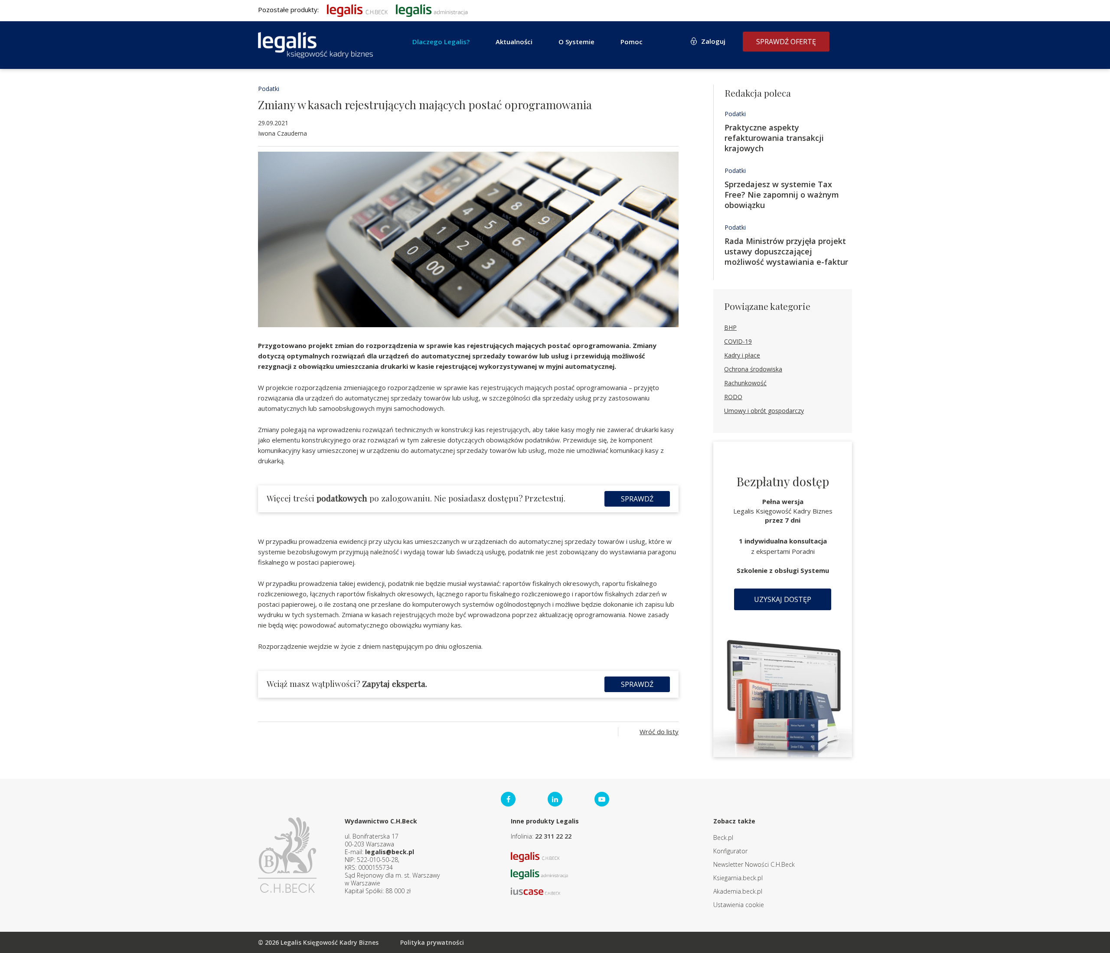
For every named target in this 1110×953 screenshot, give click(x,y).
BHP (730, 327)
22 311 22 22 (553, 836)
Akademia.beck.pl (737, 891)
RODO (733, 397)
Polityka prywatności (432, 942)
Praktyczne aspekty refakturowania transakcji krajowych (774, 137)
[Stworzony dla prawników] (357, 9)
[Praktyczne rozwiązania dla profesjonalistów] (315, 45)
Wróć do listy (659, 731)
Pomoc (631, 41)
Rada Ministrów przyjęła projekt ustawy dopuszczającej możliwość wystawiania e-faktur (786, 251)
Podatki (268, 89)
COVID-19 (738, 341)
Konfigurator (730, 851)
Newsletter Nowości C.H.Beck (754, 864)
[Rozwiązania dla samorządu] (431, 9)
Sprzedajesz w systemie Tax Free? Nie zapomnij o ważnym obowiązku (782, 194)
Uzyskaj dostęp (782, 599)
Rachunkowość (745, 383)
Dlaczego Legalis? (441, 41)
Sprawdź (637, 499)
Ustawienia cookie (738, 905)
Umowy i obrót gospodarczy (764, 411)
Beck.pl (723, 837)
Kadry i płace (742, 355)
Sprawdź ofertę (786, 41)
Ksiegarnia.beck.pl (738, 878)
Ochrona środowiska (753, 369)
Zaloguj (713, 41)
